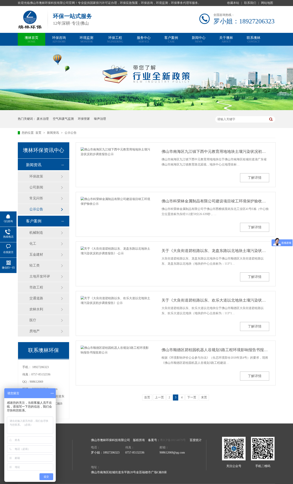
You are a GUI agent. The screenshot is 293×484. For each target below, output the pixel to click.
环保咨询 (59, 39)
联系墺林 (253, 39)
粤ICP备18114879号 (173, 440)
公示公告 (71, 132)
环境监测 (86, 39)
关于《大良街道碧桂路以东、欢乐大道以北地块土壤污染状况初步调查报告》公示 (215, 300)
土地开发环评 (39, 276)
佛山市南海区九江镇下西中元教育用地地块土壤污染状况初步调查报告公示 (215, 151)
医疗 (32, 320)
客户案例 (171, 39)
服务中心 (144, 39)
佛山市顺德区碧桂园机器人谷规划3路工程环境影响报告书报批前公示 (215, 350)
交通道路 (36, 298)
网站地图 (267, 3)
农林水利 (36, 309)
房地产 (34, 331)
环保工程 (115, 39)
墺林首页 (31, 39)
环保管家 (84, 118)
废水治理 (43, 118)
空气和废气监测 (63, 118)
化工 (32, 243)
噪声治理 (100, 118)
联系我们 (250, 3)
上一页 (159, 397)
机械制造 (36, 232)
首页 (38, 132)
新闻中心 (198, 39)
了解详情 (254, 177)
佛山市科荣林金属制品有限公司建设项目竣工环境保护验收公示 (215, 201)
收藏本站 (233, 3)
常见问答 (36, 198)
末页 (204, 397)
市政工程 (36, 287)
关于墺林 (226, 39)
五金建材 (36, 254)
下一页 (191, 397)
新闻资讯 (53, 132)
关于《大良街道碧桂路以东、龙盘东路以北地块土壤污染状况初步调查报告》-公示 (215, 251)
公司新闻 (36, 187)
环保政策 (36, 176)
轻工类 (34, 265)
